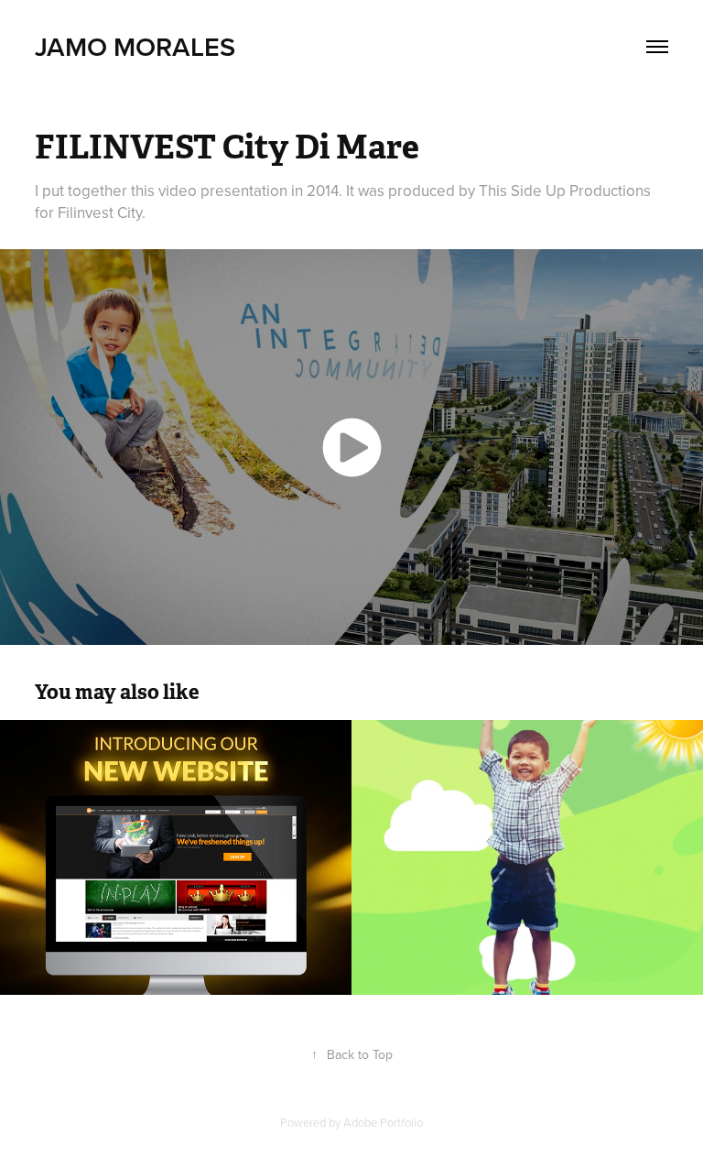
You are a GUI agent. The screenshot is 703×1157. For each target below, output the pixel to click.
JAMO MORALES (135, 46)
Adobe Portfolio (383, 1122)
